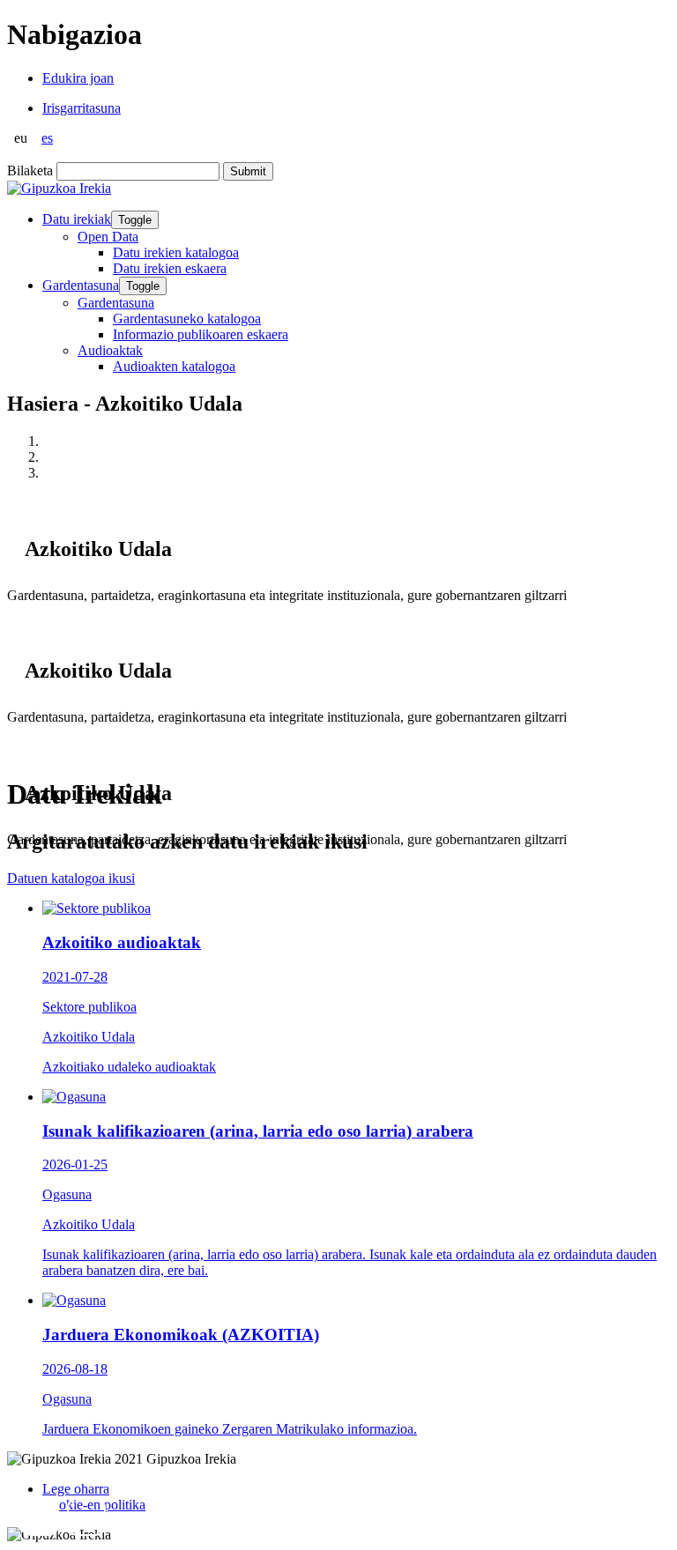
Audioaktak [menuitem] (110, 350)
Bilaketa (30, 170)
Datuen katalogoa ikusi (71, 878)
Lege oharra (75, 1488)
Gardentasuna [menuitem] (116, 302)
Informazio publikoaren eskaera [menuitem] (200, 334)
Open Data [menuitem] (108, 236)
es (47, 137)
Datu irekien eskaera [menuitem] (170, 268)
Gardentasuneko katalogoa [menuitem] (187, 318)
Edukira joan (78, 77)
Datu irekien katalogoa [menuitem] (176, 252)
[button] (39, 1516)
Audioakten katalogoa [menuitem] (174, 366)
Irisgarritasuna (81, 107)
